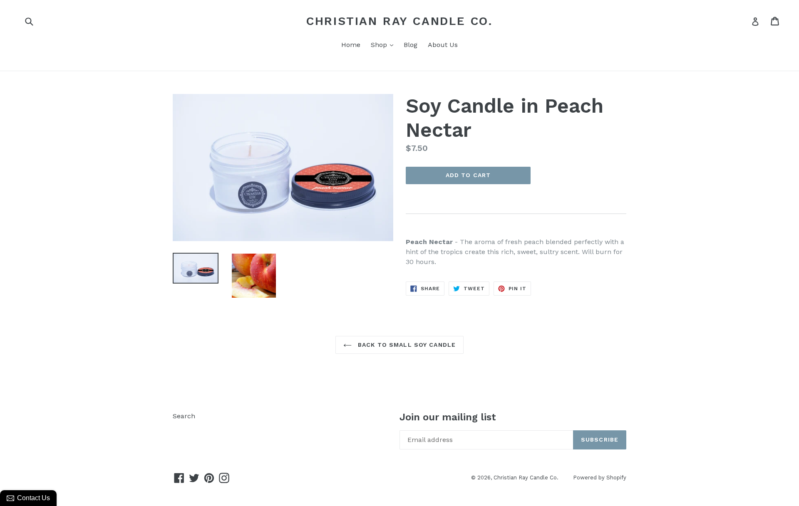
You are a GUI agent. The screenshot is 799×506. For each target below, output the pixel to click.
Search (184, 416)
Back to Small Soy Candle (406, 344)
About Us (443, 45)
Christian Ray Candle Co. (399, 21)
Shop (384, 44)
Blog (410, 45)
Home (350, 45)
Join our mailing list (448, 417)
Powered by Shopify (599, 477)
